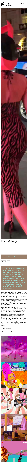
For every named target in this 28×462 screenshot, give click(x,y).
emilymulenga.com (8, 328)
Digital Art (16, 257)
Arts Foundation (6, 4)
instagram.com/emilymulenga (9, 331)
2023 (9, 257)
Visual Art (4, 261)
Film (8, 261)
